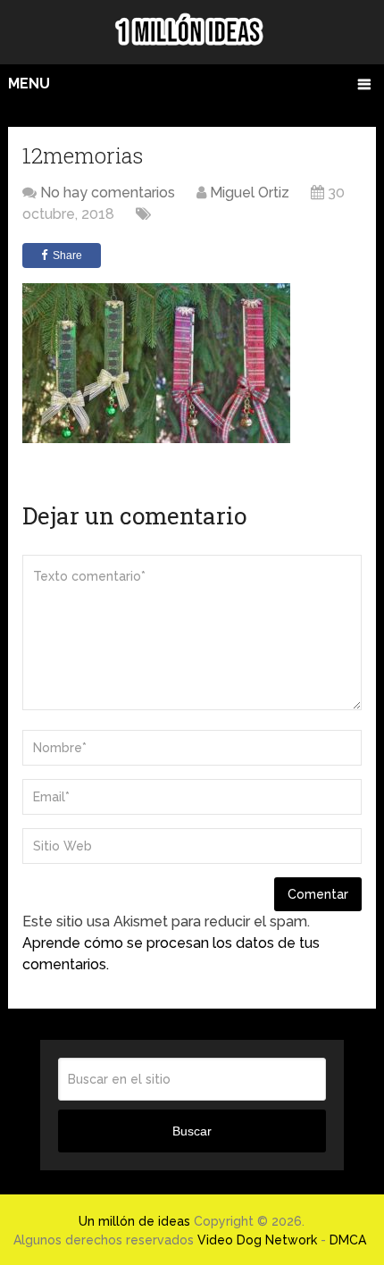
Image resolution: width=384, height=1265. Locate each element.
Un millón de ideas (134, 1221)
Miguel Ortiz (249, 192)
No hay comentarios (107, 192)
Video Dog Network (257, 1240)
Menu (29, 83)
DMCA (348, 1240)
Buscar (192, 1131)
